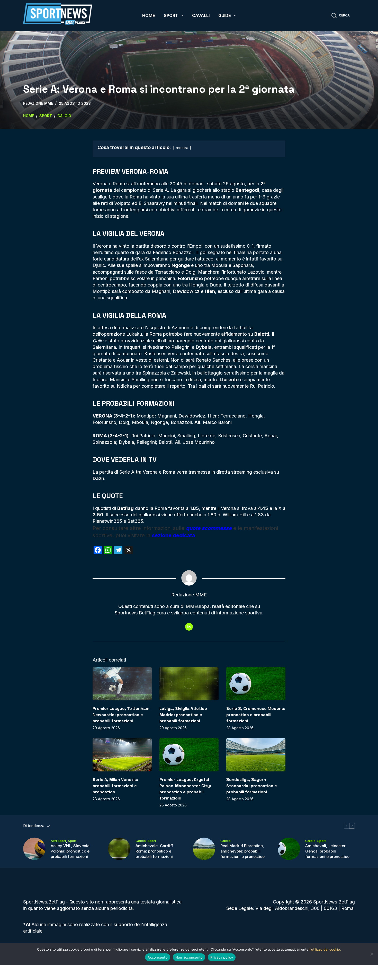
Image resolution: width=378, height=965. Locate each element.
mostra (182, 147)
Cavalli (201, 15)
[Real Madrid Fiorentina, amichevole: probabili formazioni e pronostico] (204, 849)
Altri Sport (58, 841)
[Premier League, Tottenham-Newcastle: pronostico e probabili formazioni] (122, 683)
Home (148, 15)
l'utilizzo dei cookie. (325, 949)
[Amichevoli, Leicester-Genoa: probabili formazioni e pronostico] (289, 849)
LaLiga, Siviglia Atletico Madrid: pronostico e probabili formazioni (183, 715)
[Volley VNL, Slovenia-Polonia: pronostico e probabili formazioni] (34, 849)
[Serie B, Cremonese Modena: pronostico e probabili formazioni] (255, 683)
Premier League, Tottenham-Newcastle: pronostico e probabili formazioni (122, 715)
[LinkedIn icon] (189, 627)
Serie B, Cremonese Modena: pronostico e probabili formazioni (255, 715)
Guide (224, 15)
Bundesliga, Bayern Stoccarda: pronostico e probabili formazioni (251, 786)
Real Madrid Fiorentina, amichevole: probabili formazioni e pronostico (242, 851)
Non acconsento (189, 957)
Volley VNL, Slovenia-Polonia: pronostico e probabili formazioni (71, 851)
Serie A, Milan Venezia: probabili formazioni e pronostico (115, 786)
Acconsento (158, 957)
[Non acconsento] (371, 954)
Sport (171, 15)
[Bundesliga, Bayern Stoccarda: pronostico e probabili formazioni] (255, 754)
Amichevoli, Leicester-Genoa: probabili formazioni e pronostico (327, 851)
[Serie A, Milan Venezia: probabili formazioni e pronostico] (122, 754)
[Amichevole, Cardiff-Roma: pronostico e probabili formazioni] (119, 849)
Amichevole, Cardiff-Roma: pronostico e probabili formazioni (155, 851)
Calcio (141, 841)
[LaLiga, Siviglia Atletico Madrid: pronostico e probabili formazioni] (189, 683)
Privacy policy (221, 957)
